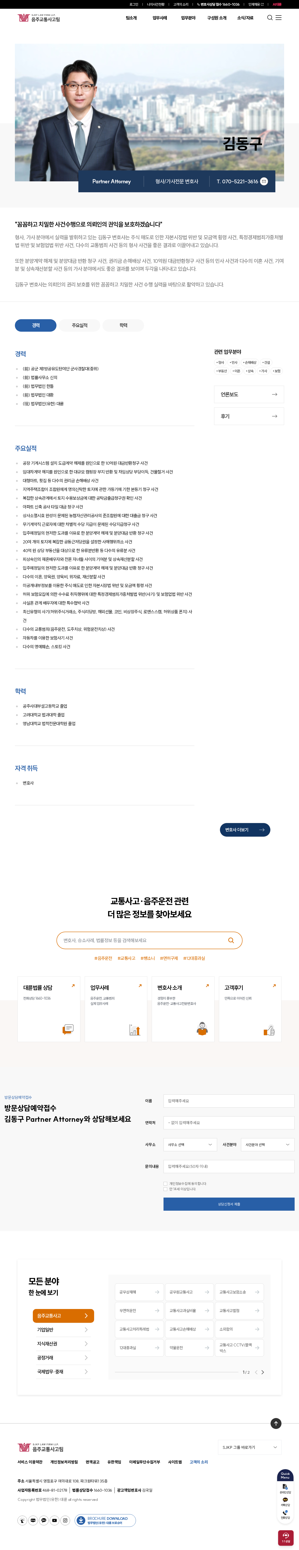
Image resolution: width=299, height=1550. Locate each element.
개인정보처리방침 (64, 1462)
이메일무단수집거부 (144, 1462)
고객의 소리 (180, 4)
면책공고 (93, 1462)
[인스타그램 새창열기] (65, 1520)
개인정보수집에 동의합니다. (188, 1184)
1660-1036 (220, 4)
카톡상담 (285, 1505)
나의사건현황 (155, 4)
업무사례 (160, 18)
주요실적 (79, 325)
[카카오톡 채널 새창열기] (44, 1520)
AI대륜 (277, 4)
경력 (36, 325)
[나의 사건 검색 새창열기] (22, 1520)
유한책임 (114, 1462)
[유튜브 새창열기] (54, 1520)
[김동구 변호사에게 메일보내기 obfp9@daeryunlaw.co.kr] (264, 181)
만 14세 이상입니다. (182, 1189)
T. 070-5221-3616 (237, 181)
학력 (123, 325)
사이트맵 (175, 1462)
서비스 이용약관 (30, 1462)
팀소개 (131, 18)
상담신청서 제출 (229, 1204)
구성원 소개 (216, 18)
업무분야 (188, 18)
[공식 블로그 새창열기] (33, 1520)
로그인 (134, 4)
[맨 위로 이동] (276, 1423)
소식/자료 (245, 18)
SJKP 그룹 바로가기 (239, 1447)
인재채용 (254, 4)
